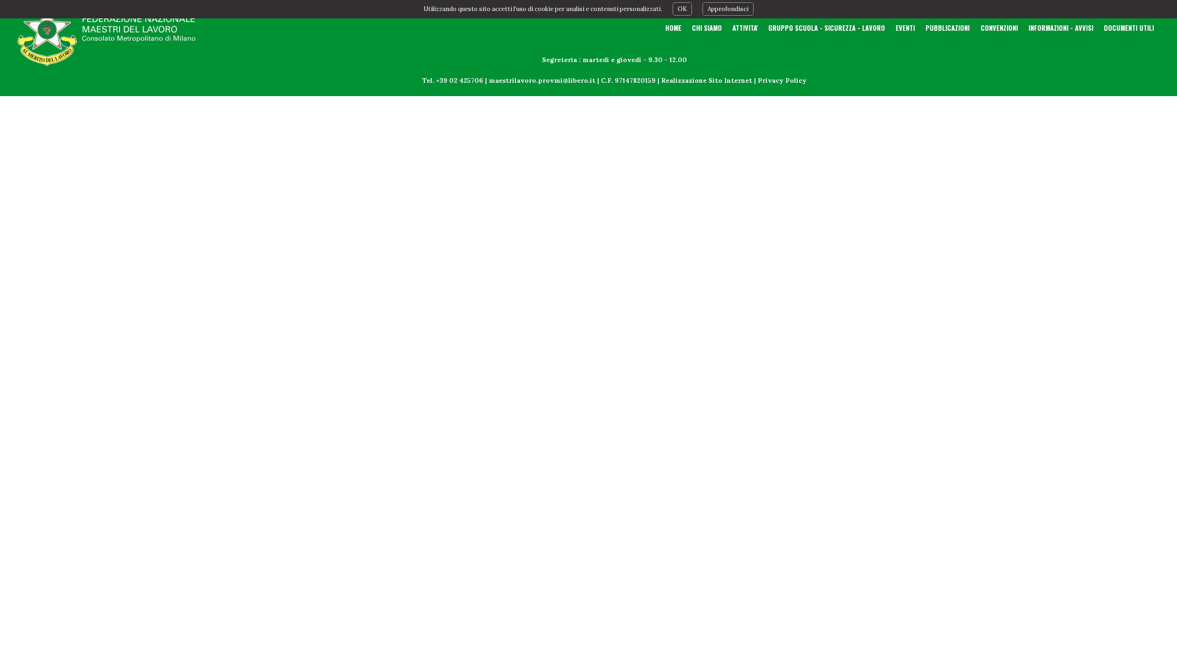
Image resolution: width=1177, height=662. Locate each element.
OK (682, 9)
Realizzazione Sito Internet (706, 80)
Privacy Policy (782, 80)
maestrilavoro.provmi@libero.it (542, 80)
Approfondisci (728, 9)
